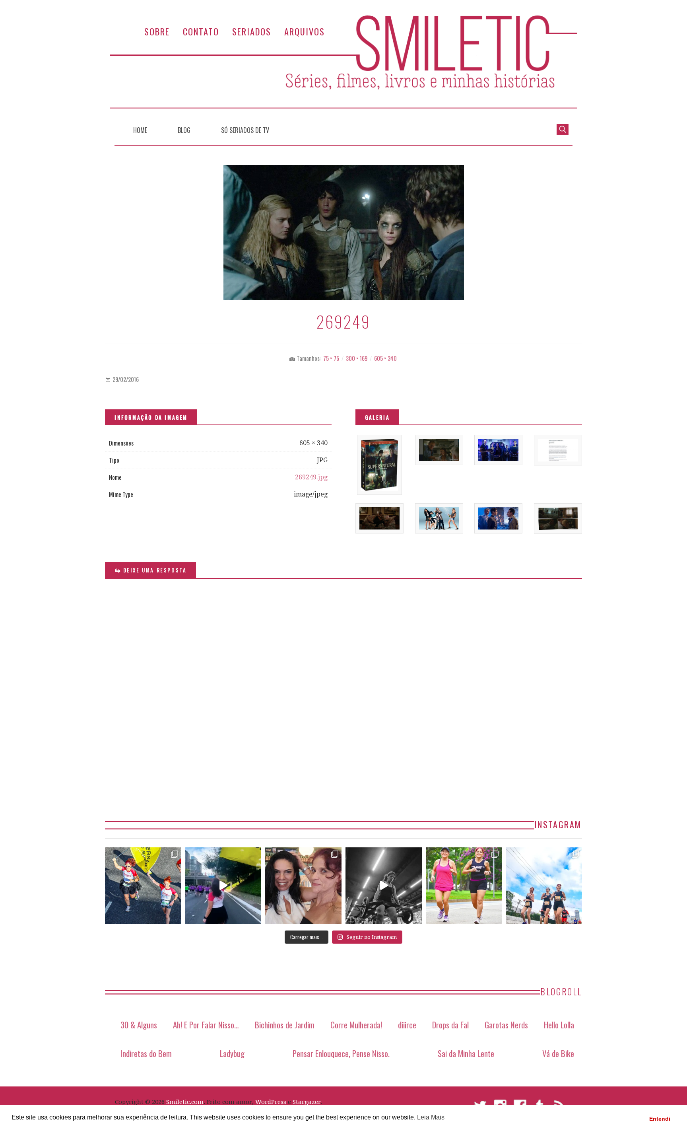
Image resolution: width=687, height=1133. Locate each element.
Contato (201, 31)
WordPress (270, 1102)
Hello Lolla (559, 1024)
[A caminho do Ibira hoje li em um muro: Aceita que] (464, 885)
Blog (184, 130)
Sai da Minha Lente (466, 1053)
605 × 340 (385, 358)
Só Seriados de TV (245, 130)
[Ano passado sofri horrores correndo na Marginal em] (544, 885)
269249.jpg (311, 477)
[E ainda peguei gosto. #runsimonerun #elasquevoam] (383, 885)
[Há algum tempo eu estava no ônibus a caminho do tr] (143, 885)
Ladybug (232, 1053)
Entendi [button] (659, 1118)
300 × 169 (356, 358)
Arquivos (304, 31)
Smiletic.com (185, 1102)
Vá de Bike (558, 1053)
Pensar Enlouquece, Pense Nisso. (341, 1053)
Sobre (157, 31)
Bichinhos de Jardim (284, 1024)
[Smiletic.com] (343, 64)
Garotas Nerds (506, 1024)
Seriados (251, 31)
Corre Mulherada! (356, 1024)
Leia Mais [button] (430, 1117)
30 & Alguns (138, 1024)
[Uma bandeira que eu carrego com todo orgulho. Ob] (223, 885)
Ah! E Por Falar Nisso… (206, 1024)
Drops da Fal (450, 1024)
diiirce (407, 1024)
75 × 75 (331, 358)
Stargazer (307, 1102)
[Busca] (562, 128)
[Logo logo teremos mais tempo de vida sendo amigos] (303, 885)
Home (140, 130)
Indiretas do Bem (146, 1053)
